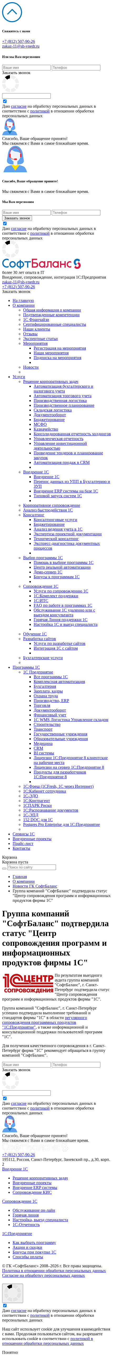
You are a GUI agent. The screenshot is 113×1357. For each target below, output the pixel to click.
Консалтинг (33, 515)
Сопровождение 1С (40, 586)
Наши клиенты (36, 329)
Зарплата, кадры (48, 691)
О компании (24, 305)
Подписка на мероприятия (57, 357)
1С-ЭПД (30, 815)
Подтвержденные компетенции (51, 315)
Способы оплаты (28, 1257)
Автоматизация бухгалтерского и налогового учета (63, 388)
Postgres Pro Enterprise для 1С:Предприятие (61, 824)
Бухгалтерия (45, 686)
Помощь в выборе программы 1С (64, 562)
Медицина (43, 743)
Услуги (19, 376)
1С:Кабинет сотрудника (44, 791)
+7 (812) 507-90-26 (18, 41)
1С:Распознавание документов (50, 810)
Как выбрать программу (34, 1242)
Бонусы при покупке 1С (34, 1252)
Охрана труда (46, 696)
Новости (31, 367)
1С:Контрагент (36, 800)
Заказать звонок (16, 72)
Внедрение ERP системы (35, 1187)
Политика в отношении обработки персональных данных (54, 1270)
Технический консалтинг (56, 538)
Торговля (42, 705)
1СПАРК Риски (37, 805)
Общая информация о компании (52, 310)
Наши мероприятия (51, 353)
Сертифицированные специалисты (54, 324)
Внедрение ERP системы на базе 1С (66, 491)
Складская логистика (53, 410)
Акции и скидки (27, 1247)
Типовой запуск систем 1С (58, 496)
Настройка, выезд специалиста (40, 1220)
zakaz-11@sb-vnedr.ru (20, 46)
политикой (40, 111)
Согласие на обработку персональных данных (43, 1275)
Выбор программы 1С (43, 557)
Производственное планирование (64, 405)
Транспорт (43, 729)
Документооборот (50, 415)
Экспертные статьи (40, 338)
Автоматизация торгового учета (62, 395)
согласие (19, 106)
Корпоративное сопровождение (51, 505)
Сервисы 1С (24, 834)
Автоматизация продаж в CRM (62, 462)
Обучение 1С (35, 634)
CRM (38, 748)
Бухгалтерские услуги (43, 657)
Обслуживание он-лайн (34, 1210)
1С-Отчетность (26, 1224)
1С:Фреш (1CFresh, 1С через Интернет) (58, 786)
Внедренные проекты (32, 838)
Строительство (47, 724)
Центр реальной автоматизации (62, 567)
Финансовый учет (50, 715)
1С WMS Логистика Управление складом (71, 719)
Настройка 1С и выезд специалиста (65, 624)
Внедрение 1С (36, 472)
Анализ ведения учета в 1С (58, 529)
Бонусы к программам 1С (57, 577)
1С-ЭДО (30, 796)
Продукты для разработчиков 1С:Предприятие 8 (60, 774)
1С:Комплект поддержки (56, 596)
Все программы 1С (51, 677)
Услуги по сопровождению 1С (61, 591)
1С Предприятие (38, 672)
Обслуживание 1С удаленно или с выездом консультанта (64, 612)
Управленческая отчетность (58, 438)
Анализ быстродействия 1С (48, 510)
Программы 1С (26, 667)
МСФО (40, 424)
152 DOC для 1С (38, 819)
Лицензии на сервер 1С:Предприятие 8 (69, 767)
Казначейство (46, 429)
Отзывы (30, 334)
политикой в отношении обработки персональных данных (47, 1341)
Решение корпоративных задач (50, 381)
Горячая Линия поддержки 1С (61, 619)
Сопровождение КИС (32, 1192)
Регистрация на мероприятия (60, 348)
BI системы (44, 753)
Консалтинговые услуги (55, 519)
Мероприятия (35, 343)
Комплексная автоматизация (59, 681)
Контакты (21, 848)
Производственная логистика (60, 400)
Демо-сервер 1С (48, 572)
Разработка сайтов (39, 638)
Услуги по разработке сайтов (59, 643)
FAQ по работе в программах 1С (63, 605)
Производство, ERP (51, 700)
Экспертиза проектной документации (68, 534)
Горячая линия (26, 1215)
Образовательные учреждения (61, 738)
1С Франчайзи (36, 319)
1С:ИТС (41, 600)
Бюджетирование (49, 419)
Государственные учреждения (60, 734)
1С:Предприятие (17, 1233)
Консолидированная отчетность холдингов (72, 434)
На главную (23, 300)
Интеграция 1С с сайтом (56, 648)
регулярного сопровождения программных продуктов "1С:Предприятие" (44, 1022)
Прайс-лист (23, 843)
